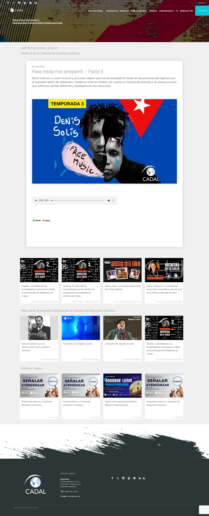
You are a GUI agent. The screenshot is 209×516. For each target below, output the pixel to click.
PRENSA (153, 11)
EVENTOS (124, 11)
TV (177, 11)
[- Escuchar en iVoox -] (46, 220)
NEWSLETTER (186, 11)
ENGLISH (201, 3)
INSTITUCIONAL (95, 11)
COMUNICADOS (166, 11)
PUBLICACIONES (138, 11)
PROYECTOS (112, 11)
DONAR (203, 11)
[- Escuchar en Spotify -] (37, 220)
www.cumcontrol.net (5, 471)
